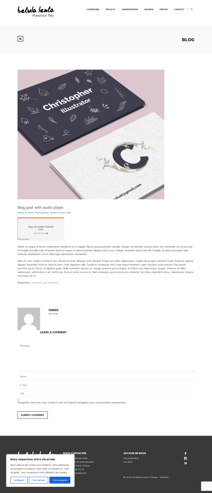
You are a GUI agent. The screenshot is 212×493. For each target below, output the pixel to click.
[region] (40, 470)
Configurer (19, 480)
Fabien (21, 212)
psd (45, 282)
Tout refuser (38, 480)
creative (36, 282)
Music (31, 212)
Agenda (148, 9)
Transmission (130, 9)
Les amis (128, 461)
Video (53, 212)
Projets (110, 9)
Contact (179, 9)
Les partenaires (131, 458)
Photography (42, 212)
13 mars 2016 (64, 212)
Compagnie (92, 9)
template (53, 282)
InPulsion (164, 477)
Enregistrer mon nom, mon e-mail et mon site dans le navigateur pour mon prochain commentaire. (72, 402)
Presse (164, 9)
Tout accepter (60, 480)
